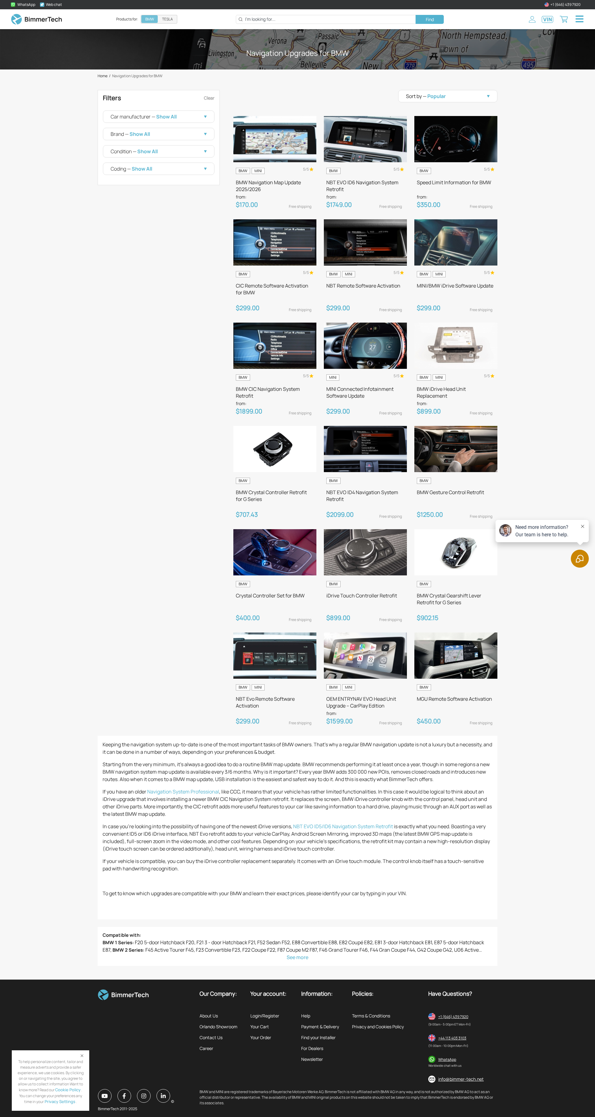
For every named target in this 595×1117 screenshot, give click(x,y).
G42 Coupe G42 (434, 949)
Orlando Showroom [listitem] (218, 1027)
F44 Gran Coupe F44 (392, 949)
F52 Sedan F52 (273, 942)
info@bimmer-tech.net (461, 1079)
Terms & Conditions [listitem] (371, 1016)
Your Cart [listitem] (259, 1027)
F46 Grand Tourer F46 (343, 949)
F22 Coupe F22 (258, 949)
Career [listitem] (206, 1048)
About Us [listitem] (209, 1016)
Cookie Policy (68, 1089)
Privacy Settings (59, 1101)
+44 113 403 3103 (452, 1038)
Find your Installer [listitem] (318, 1037)
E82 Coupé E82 (355, 942)
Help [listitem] (305, 1016)
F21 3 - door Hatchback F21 (225, 942)
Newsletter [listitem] (312, 1059)
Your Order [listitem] (260, 1037)
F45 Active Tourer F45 (169, 949)
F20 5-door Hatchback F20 (164, 942)
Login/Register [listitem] (264, 1016)
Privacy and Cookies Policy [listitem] (378, 1027)
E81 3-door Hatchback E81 (403, 942)
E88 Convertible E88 (314, 942)
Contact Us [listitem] (211, 1037)
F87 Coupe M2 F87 (297, 949)
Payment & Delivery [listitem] (320, 1027)
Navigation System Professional (183, 791)
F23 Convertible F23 (218, 949)
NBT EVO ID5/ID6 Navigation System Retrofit (343, 826)
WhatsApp (447, 1059)
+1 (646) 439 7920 (453, 1016)
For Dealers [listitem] (312, 1048)
